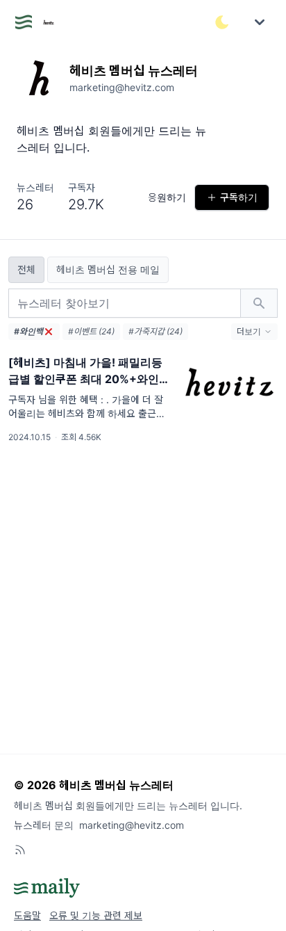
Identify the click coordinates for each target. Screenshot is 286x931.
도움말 (27, 915)
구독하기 (239, 197)
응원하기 (167, 197)
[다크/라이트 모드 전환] (222, 22)
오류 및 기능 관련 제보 (95, 915)
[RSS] (20, 849)
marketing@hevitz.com (131, 825)
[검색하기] (259, 303)
